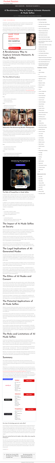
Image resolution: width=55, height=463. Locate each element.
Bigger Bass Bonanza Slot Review (45, 57)
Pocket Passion (11, 1)
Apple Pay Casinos (42, 78)
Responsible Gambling (43, 150)
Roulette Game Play (42, 26)
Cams (40, 89)
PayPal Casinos (41, 146)
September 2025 (42, 185)
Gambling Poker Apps (43, 46)
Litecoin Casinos (42, 131)
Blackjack (40, 87)
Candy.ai (17, 380)
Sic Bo (40, 158)
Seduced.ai (18, 394)
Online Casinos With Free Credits (45, 44)
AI (7, 449)
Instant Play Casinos (42, 125)
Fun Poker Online (42, 51)
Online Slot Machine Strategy (44, 39)
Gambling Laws (42, 116)
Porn (39, 148)
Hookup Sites (21, 6)
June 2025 (41, 187)
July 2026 (40, 176)
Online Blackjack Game (43, 32)
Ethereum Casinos (42, 114)
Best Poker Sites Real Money (44, 24)
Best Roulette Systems (43, 34)
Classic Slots (41, 106)
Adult (40, 70)
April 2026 (41, 180)
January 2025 (41, 191)
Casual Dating (41, 104)
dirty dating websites (30, 90)
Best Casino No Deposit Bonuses (45, 59)
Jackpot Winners (42, 129)
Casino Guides (41, 93)
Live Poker (41, 135)
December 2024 (42, 193)
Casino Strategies (42, 101)
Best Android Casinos (43, 55)
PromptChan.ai (19, 408)
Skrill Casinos (41, 161)
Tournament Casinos (43, 165)
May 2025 (41, 189)
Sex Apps (40, 152)
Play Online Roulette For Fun (44, 61)
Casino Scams (41, 99)
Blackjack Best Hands (43, 49)
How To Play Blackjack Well (44, 28)
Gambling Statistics (42, 118)
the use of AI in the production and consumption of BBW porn (14, 371)
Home (16, 6)
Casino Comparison (42, 91)
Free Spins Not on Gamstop (32, 6)
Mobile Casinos (42, 142)
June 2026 (41, 178)
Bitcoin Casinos (42, 85)
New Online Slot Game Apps (44, 37)
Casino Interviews (42, 95)
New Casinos (41, 144)
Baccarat (40, 80)
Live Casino (41, 133)
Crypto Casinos (41, 108)
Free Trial (29, 380)
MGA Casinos (41, 139)
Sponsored (41, 163)
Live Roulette (41, 137)
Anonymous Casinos (42, 76)
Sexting (40, 156)
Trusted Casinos (42, 167)
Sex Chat (40, 154)
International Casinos (43, 127)
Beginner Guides (42, 82)
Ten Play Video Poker (43, 22)
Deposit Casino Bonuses (43, 30)
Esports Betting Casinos (43, 112)
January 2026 (41, 182)
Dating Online (41, 110)
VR (39, 171)
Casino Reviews (42, 97)
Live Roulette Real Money (44, 53)
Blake (5, 20)
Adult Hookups (41, 72)
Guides (40, 120)
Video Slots (41, 169)
